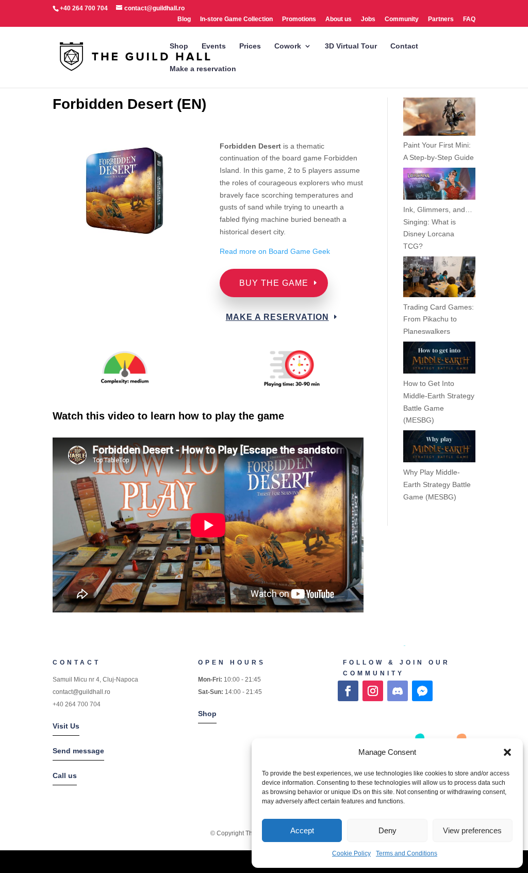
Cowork (287, 46)
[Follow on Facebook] (348, 691)
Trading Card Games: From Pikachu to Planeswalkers (438, 319)
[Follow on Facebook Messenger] (422, 691)
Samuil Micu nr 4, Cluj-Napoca (95, 679)
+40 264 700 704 (77, 704)
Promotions (299, 19)
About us (338, 19)
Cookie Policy (351, 853)
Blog (184, 19)
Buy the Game (273, 283)
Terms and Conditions (406, 853)
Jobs (368, 19)
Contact (404, 46)
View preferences (472, 830)
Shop (179, 46)
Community (402, 19)
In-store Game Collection (236, 19)
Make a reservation (203, 69)
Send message (78, 751)
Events (214, 46)
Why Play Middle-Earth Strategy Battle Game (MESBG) (437, 484)
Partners (441, 19)
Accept (302, 830)
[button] (507, 752)
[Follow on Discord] (397, 691)
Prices (250, 46)
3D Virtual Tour (351, 46)
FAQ (469, 19)
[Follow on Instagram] (372, 691)
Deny (387, 830)
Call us (65, 775)
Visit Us (66, 726)
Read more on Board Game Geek (276, 251)
